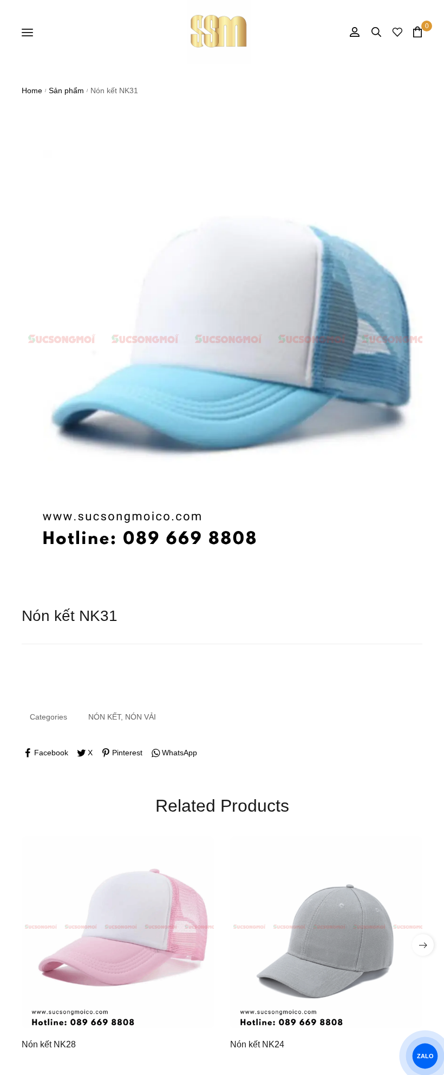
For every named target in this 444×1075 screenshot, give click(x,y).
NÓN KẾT (104, 717)
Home (32, 90)
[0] (417, 31)
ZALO (425, 1056)
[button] (423, 945)
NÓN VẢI (140, 717)
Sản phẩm (66, 90)
